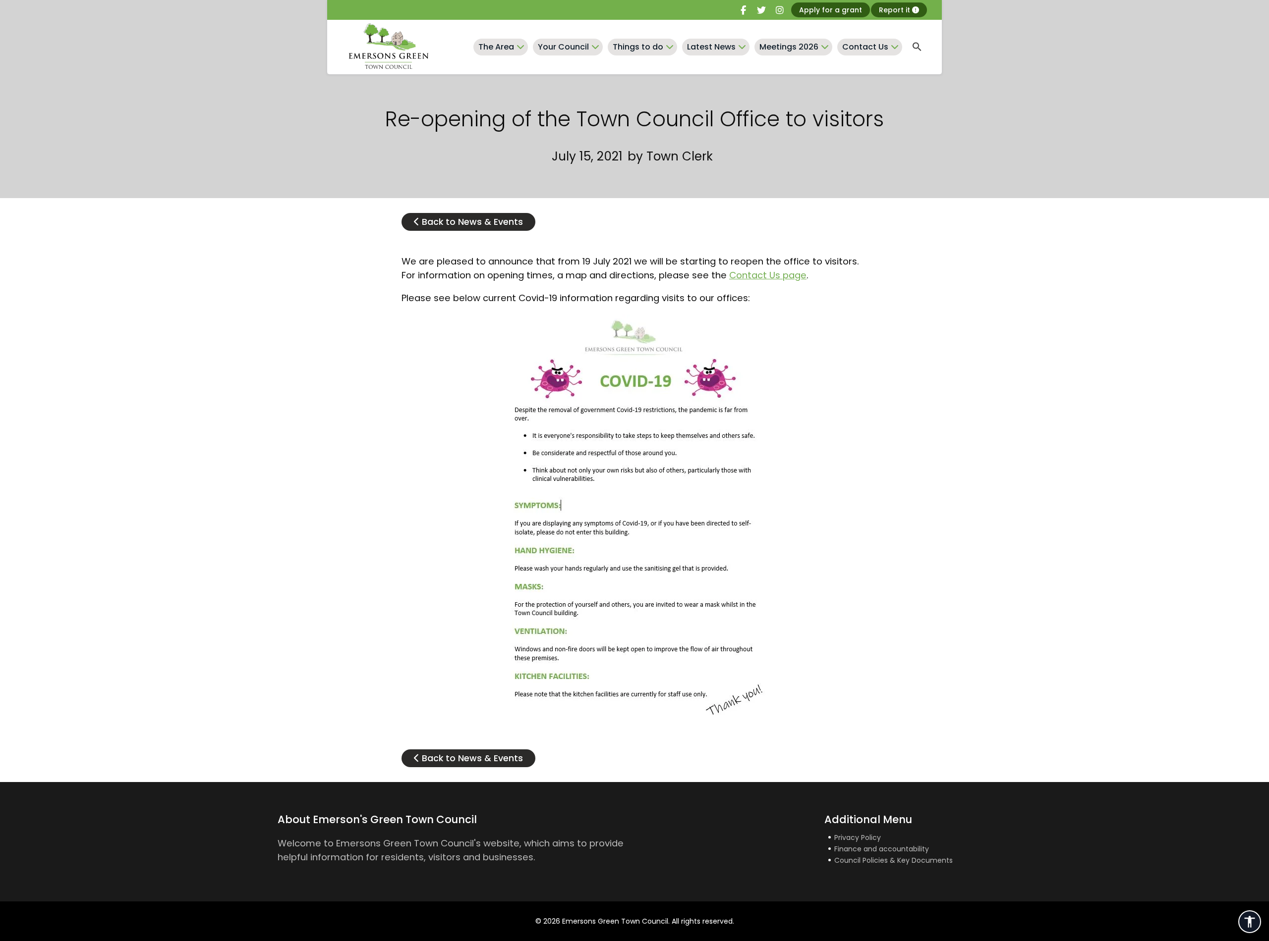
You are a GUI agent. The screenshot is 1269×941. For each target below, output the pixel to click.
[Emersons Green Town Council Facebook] (743, 10)
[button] (917, 47)
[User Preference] (1249, 921)
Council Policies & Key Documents (893, 860)
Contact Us (865, 46)
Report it (895, 10)
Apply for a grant (830, 10)
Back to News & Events (471, 222)
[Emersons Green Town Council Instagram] (780, 10)
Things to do (638, 46)
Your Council (563, 46)
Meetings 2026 (788, 46)
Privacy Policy (857, 837)
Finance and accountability (881, 849)
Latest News (711, 46)
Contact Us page (768, 275)
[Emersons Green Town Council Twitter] (761, 10)
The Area (496, 46)
